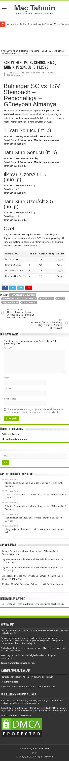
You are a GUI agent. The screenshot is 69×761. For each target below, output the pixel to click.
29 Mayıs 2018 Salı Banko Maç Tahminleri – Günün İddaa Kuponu (32, 584)
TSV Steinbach (29, 302)
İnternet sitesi (10, 398)
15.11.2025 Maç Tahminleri (23, 295)
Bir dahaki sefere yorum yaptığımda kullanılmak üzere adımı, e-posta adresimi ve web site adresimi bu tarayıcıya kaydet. (34, 410)
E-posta (8, 388)
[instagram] (36, 753)
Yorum (8, 348)
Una (17, 554)
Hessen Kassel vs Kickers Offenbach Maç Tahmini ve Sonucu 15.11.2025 (20, 314)
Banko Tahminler (22, 51)
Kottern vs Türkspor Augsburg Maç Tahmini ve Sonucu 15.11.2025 (46, 324)
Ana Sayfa (7, 51)
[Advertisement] (34, 37)
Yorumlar (49, 73)
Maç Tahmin (34, 8)
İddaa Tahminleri (40, 748)
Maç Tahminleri (10, 302)
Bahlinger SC (46, 299)
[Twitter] (32, 753)
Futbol (60, 299)
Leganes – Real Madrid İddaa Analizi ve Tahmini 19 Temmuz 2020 (33, 559)
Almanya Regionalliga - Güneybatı (19, 299)
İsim (6, 377)
